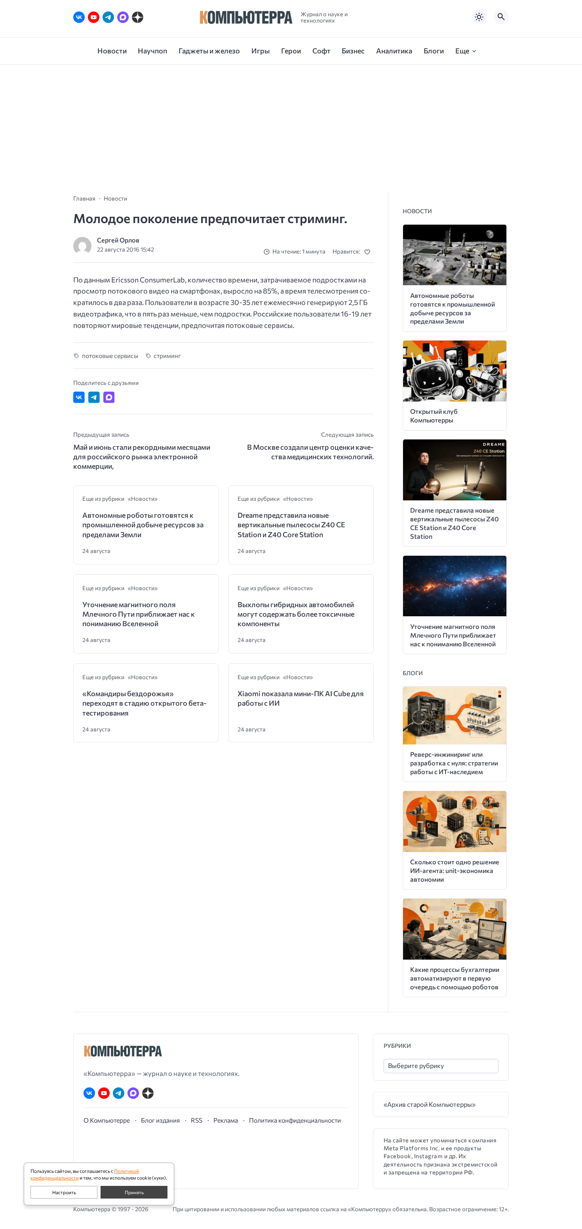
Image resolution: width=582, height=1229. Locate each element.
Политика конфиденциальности (295, 1120)
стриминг (167, 355)
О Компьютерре (107, 1120)
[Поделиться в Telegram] (94, 397)
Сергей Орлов (118, 240)
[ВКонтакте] (79, 17)
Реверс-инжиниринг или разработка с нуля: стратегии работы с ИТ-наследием (454, 762)
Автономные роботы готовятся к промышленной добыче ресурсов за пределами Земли (143, 525)
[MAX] (123, 17)
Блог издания (160, 1120)
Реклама (225, 1120)
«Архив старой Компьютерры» (429, 1104)
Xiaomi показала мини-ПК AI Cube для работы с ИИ (301, 698)
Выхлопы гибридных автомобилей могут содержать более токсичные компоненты (296, 614)
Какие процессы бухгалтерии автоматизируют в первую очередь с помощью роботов (454, 978)
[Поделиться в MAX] (109, 397)
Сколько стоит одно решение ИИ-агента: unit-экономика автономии (454, 870)
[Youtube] (93, 17)
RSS (196, 1120)
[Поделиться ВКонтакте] (79, 397)
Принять (134, 1192)
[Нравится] (369, 251)
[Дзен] (137, 17)
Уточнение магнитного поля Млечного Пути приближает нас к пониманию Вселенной (138, 614)
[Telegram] (108, 17)
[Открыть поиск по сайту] (501, 17)
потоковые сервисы (110, 355)
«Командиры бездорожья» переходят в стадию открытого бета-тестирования (144, 703)
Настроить (64, 1192)
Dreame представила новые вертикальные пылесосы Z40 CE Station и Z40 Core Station (291, 525)
